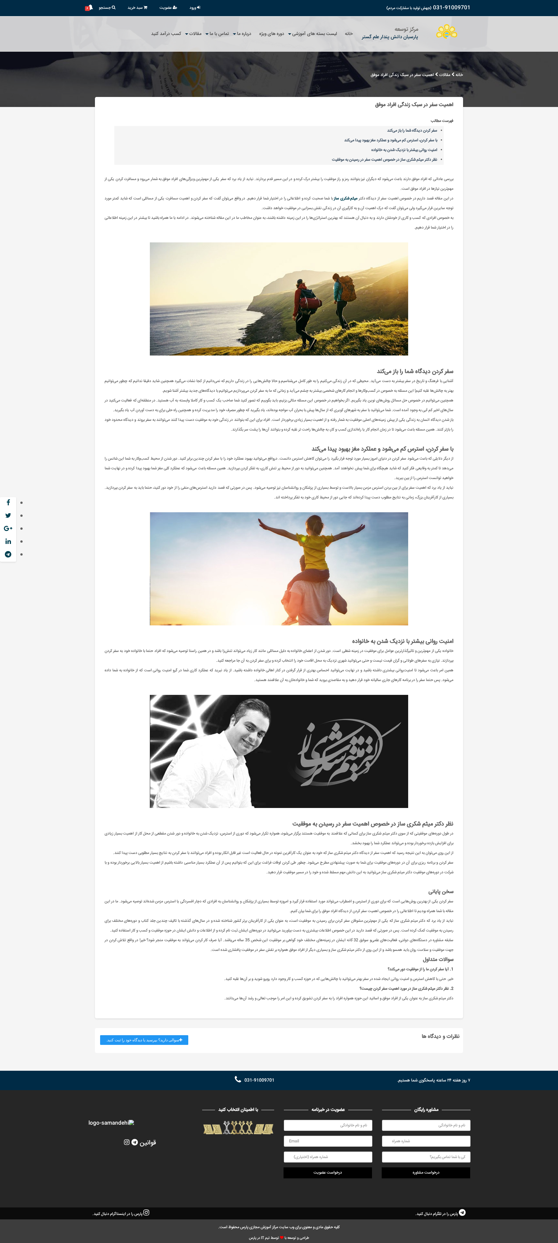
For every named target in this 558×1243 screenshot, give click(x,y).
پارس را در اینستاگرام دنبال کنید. (117, 1214)
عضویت (166, 8)
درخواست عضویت (328, 1173)
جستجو (105, 8)
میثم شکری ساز (345, 199)
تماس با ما (219, 33)
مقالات (195, 33)
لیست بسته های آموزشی (314, 33)
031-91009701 (451, 8)
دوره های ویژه (271, 33)
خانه (349, 33)
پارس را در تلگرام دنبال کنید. (437, 1214)
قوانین (148, 1143)
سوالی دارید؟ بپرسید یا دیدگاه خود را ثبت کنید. (142, 1040)
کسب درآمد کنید (166, 33)
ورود (193, 8)
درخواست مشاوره (426, 1173)
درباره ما (244, 33)
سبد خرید (136, 8)
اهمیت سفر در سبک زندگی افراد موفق (402, 75)
